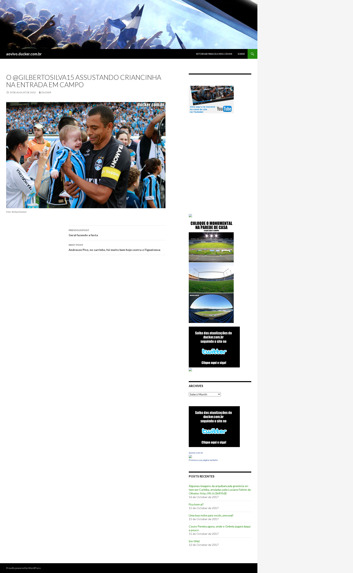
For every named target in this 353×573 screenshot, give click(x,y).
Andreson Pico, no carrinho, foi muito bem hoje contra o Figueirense (114, 247)
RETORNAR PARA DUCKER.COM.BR (214, 53)
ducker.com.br (196, 453)
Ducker (46, 92)
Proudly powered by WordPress (23, 568)
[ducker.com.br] (190, 456)
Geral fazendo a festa (83, 233)
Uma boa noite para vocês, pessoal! (211, 515)
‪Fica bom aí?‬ (196, 504)
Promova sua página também (203, 460)
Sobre (241, 53)
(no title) (194, 541)
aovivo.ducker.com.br (24, 54)
